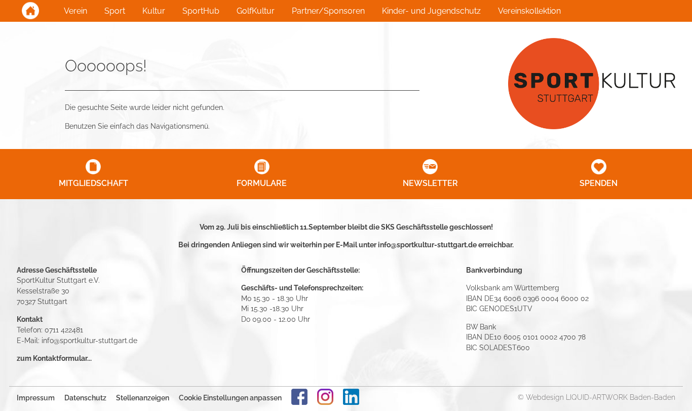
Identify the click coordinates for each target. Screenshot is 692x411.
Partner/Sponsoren (328, 11)
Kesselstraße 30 (43, 290)
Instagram (325, 397)
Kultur (153, 11)
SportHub (200, 11)
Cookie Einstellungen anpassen (230, 397)
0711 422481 (64, 329)
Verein (75, 11)
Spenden (599, 183)
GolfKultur (256, 11)
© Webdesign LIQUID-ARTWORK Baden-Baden (596, 397)
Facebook (299, 397)
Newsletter (430, 183)
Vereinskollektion (529, 11)
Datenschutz (85, 397)
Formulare (262, 183)
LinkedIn (351, 397)
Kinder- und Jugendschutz (431, 11)
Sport (114, 11)
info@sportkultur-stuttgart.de (427, 244)
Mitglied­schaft (93, 183)
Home (30, 10)
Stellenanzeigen (142, 397)
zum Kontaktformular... (54, 358)
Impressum (36, 397)
